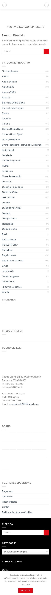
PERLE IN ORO (10, 245)
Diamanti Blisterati (11, 139)
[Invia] (46, 51)
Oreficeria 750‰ (10, 192)
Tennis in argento (10, 276)
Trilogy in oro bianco (12, 287)
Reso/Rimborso (9, 502)
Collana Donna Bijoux (12, 129)
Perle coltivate (9, 239)
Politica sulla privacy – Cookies (17, 512)
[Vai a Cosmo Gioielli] (5, 445)
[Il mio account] (41, 5)
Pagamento (7, 491)
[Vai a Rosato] (13, 465)
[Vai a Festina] (27, 445)
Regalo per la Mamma (12, 260)
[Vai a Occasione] (42, 453)
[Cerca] (4, 5)
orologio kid (7, 224)
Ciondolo (6, 118)
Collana (6, 124)
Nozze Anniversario (11, 176)
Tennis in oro (8, 281)
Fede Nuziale (8, 150)
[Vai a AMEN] (13, 436)
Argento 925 (8, 87)
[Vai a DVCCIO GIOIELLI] (13, 445)
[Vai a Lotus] (27, 454)
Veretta (5, 292)
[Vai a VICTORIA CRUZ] (5, 473)
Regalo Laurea (9, 255)
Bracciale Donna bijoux (13, 103)
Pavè (4, 234)
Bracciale (6, 97)
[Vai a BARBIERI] (20, 436)
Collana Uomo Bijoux (12, 134)
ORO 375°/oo (8, 197)
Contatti (6, 507)
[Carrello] (46, 5)
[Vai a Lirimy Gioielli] (20, 454)
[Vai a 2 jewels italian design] (5, 436)
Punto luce (7, 250)
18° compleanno (10, 71)
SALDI (5, 266)
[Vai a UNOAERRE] (42, 465)
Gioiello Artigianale (11, 161)
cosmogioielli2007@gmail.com (23, 404)
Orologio (6, 213)
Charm (5, 113)
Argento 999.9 (9, 92)
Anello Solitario (9, 82)
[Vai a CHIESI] (42, 436)
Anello (5, 76)
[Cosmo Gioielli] (23, 5)
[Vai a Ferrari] (20, 445)
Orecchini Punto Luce (12, 187)
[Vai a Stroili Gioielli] (20, 465)
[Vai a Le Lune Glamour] (13, 454)
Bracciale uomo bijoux (13, 108)
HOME (5, 166)
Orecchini (6, 182)
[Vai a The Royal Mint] (27, 465)
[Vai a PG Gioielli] (5, 465)
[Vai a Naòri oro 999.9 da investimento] (35, 454)
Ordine (5, 570)
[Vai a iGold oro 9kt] (42, 445)
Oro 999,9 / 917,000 (11, 208)
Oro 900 (6, 203)
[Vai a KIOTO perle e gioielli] (5, 454)
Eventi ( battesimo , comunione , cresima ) (22, 145)
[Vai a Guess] (35, 445)
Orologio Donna (9, 218)
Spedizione (7, 496)
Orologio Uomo (9, 229)
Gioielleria (7, 155)
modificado (7, 171)
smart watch (8, 271)
